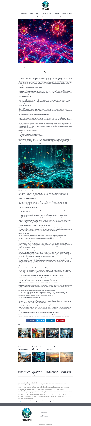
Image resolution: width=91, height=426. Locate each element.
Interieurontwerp (32, 391)
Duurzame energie (48, 385)
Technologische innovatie (68, 396)
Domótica (56, 383)
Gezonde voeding (30, 389)
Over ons (42, 415)
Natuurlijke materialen (23, 394)
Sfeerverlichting (69, 394)
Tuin (37, 13)
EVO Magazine (23, 13)
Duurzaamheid (23, 385)
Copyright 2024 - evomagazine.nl (45, 424)
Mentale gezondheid (28, 392)
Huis (31, 13)
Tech (70, 13)
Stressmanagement (45, 396)
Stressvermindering (57, 396)
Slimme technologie (23, 396)
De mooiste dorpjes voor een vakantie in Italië (24, 372)
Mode (50, 13)
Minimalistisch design (53, 392)
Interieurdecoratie (58, 389)
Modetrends (66, 392)
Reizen (57, 13)
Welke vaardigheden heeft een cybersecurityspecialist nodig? (37, 373)
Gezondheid (41, 389)
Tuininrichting (20, 398)
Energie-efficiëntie (40, 387)
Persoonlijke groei (50, 394)
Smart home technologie (34, 396)
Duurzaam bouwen (62, 383)
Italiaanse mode (49, 391)
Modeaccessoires (60, 392)
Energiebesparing (55, 387)
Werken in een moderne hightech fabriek (66, 347)
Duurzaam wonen (35, 385)
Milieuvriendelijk (37, 392)
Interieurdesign (23, 391)
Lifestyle (44, 13)
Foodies (64, 13)
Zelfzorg (30, 398)
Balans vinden (20, 383)
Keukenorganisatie (62, 391)
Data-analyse (41, 383)
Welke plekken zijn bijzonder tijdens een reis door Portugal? (38, 348)
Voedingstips (25, 398)
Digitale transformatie (50, 383)
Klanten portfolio (44, 416)
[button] (71, 67)
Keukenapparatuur (56, 391)
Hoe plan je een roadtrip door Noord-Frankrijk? (52, 372)
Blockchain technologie (30, 383)
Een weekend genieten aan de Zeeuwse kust (66, 372)
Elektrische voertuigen (28, 387)
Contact (41, 413)
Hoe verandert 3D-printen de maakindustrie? (51, 348)
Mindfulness (45, 393)
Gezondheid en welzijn (48, 389)
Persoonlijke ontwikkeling (61, 394)
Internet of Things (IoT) (41, 391)
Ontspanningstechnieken (37, 394)
